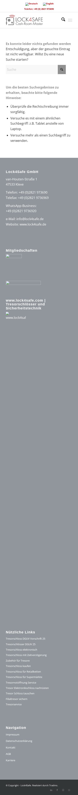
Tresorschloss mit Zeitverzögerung (26, 655)
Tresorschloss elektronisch (21, 649)
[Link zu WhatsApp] (69, 790)
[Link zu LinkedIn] (51, 790)
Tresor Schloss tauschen (20, 693)
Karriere (10, 760)
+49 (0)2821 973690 (33, 192)
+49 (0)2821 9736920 (21, 211)
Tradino (53, 785)
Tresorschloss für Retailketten (23, 671)
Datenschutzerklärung (19, 741)
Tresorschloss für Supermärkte (24, 677)
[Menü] (70, 20)
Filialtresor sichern (16, 699)
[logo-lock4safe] (32, 20)
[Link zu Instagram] (63, 790)
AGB (8, 754)
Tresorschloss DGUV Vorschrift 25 (25, 638)
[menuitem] (61, 20)
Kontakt (10, 747)
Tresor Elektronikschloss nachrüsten (27, 688)
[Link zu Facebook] (57, 790)
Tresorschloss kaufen (18, 666)
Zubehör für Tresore (18, 660)
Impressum (12, 734)
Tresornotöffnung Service (21, 682)
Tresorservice (14, 704)
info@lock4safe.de (30, 219)
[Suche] (61, 20)
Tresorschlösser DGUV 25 (20, 644)
